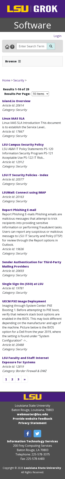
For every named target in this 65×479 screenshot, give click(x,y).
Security (18, 80)
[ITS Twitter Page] (37, 433)
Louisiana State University (42, 468)
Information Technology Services (32, 441)
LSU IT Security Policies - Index (25, 175)
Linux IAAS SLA (13, 118)
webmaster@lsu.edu (32, 414)
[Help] (12, 47)
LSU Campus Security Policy (23, 145)
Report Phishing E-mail (19, 210)
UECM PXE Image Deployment (24, 301)
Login (57, 36)
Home (6, 80)
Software (32, 25)
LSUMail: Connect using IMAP (24, 192)
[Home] (7, 47)
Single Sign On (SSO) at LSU (22, 284)
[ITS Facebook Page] (28, 433)
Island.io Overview (16, 101)
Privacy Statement (32, 423)
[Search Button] (51, 46)
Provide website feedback (32, 419)
